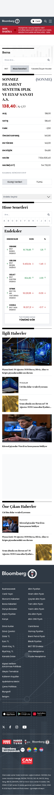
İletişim (5, 696)
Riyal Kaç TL (7, 651)
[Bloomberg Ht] (41, 742)
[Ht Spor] (27, 742)
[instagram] (16, 727)
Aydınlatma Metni (10, 681)
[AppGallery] (39, 714)
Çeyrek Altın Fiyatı (36, 599)
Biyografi (6, 691)
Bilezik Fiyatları (35, 641)
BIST (6, 69)
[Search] (45, 21)
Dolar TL (6, 636)
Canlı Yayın (7, 594)
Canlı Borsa (33, 626)
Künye (5, 619)
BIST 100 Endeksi (35, 646)
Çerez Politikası (9, 686)
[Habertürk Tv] (17, 742)
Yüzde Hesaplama (37, 656)
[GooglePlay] (24, 714)
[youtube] (24, 727)
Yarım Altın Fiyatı (36, 609)
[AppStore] (9, 714)
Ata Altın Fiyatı (35, 614)
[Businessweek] (13, 749)
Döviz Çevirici (8, 631)
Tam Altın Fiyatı (35, 604)
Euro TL (5, 641)
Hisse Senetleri (20, 69)
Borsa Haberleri (9, 604)
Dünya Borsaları (9, 609)
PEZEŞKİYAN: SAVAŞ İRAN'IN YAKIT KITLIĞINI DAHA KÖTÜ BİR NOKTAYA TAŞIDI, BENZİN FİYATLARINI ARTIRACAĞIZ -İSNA (35, 30)
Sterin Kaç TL (8, 646)
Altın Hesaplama (36, 651)
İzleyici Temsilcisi (10, 671)
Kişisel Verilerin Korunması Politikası (11, 665)
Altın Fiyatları (34, 588)
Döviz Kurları (8, 626)
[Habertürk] (6, 742)
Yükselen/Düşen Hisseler (41, 69)
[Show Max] (41, 749)
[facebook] (10, 727)
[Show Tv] (29, 749)
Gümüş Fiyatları (35, 631)
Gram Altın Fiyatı (36, 594)
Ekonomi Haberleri (10, 599)
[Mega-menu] (50, 21)
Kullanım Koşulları (10, 676)
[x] (3, 727)
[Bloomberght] (11, 21)
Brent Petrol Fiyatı (36, 636)
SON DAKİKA (7, 30)
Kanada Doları (9, 656)
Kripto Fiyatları (9, 614)
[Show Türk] (35, 749)
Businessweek (8, 588)
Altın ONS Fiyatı (35, 619)
